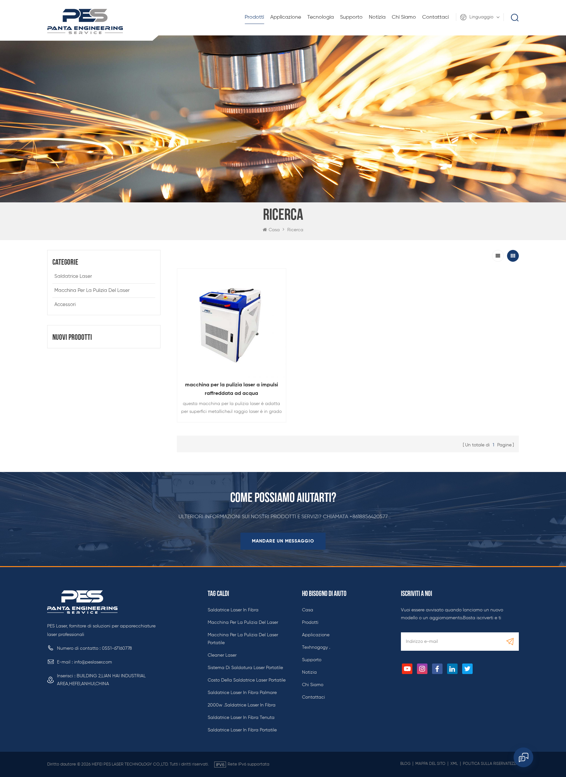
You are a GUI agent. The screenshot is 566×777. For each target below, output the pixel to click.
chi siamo (404, 17)
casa (307, 610)
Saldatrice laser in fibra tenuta (241, 717)
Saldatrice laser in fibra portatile (242, 730)
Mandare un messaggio (283, 541)
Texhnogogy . (316, 647)
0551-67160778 (117, 648)
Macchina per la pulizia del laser (92, 290)
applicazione (285, 17)
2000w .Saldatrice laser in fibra (241, 705)
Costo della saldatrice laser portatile (247, 680)
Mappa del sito (430, 764)
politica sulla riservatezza (490, 764)
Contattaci (435, 17)
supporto (351, 17)
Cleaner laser (222, 655)
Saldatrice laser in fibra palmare (242, 692)
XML (454, 764)
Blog (405, 764)
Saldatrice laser (73, 276)
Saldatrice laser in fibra (233, 610)
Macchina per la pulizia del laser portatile (243, 639)
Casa (274, 230)
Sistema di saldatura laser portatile (245, 667)
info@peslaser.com (93, 662)
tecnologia (320, 17)
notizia (377, 17)
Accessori (65, 304)
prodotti (310, 622)
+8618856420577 (368, 517)
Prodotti (254, 17)
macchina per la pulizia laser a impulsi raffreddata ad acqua (231, 389)
